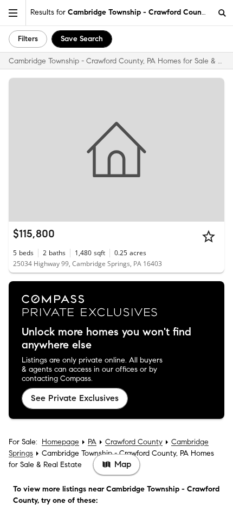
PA (92, 441)
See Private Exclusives (75, 398)
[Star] (208, 236)
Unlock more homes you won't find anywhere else (106, 339)
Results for (119, 12)
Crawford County (134, 441)
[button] (13, 12)
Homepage (60, 441)
